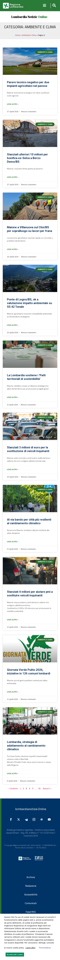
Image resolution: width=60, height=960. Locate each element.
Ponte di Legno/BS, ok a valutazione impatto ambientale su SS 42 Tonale (29, 303)
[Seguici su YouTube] (50, 819)
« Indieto (13, 788)
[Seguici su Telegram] (27, 819)
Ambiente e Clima (29, 35)
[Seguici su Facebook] (11, 819)
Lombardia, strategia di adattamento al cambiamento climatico (26, 745)
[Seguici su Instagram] (35, 819)
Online (42, 17)
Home (17, 35)
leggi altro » (12, 104)
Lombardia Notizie (24, 17)
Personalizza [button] (45, 947)
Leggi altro (30, 947)
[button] (54, 5)
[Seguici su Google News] (42, 819)
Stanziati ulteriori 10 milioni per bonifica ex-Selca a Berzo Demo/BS (27, 158)
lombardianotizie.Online (30, 809)
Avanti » (47, 788)
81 (40, 788)
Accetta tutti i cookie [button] (15, 954)
